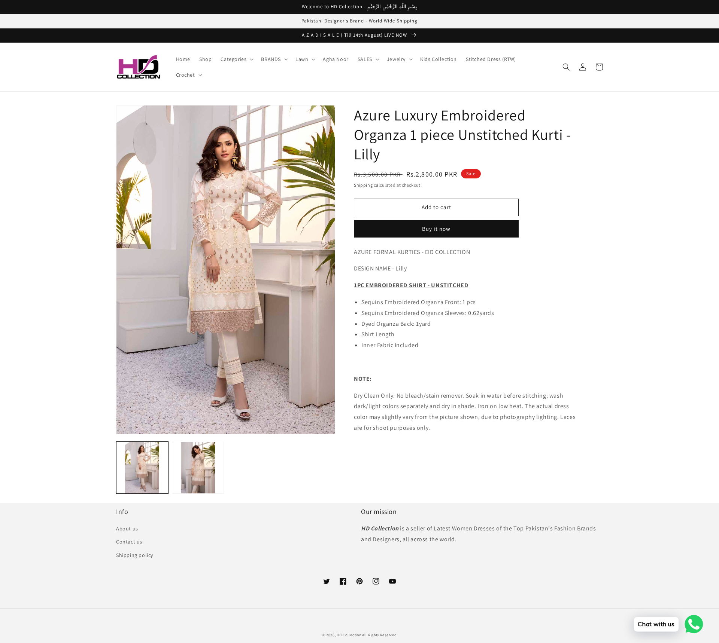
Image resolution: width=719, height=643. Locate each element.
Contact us (129, 541)
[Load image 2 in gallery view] (198, 468)
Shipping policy (134, 555)
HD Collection (349, 635)
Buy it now (436, 228)
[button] (236, 59)
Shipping (363, 185)
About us (127, 528)
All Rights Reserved (379, 635)
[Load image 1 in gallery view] (142, 468)
